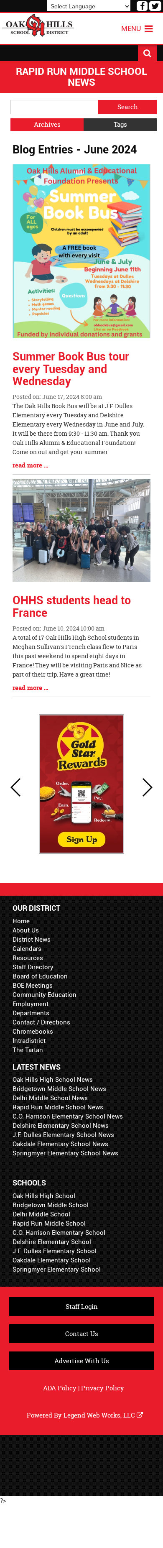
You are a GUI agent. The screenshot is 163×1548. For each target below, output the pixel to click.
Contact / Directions (41, 1022)
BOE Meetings (33, 985)
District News (32, 939)
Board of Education (40, 976)
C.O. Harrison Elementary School (59, 1232)
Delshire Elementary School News (61, 1125)
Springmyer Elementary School (57, 1269)
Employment (30, 1004)
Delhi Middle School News (50, 1098)
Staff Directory (33, 967)
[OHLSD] (38, 24)
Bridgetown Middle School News (59, 1089)
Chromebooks (33, 1031)
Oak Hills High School (44, 1196)
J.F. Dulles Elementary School (55, 1251)
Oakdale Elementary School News (60, 1144)
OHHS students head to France (72, 607)
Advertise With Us (81, 1360)
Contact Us (81, 1333)
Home (21, 921)
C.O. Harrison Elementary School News (68, 1116)
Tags (120, 124)
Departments (31, 1013)
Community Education (44, 995)
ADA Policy (59, 1388)
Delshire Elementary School (52, 1242)
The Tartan (28, 1050)
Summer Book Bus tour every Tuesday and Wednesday (71, 369)
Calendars (27, 949)
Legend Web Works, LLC (100, 1415)
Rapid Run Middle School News (58, 1107)
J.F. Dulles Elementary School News (63, 1135)
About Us (26, 930)
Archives (47, 124)
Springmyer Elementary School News (65, 1153)
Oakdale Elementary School (52, 1260)
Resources (28, 958)
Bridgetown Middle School (51, 1205)
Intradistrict (29, 1041)
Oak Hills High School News (53, 1079)
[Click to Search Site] (147, 53)
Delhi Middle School (41, 1214)
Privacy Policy (102, 1388)
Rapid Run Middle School (49, 1223)
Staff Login (82, 1306)
